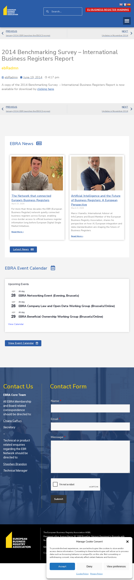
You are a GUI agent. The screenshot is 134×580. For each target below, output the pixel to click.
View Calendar (16, 324)
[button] (127, 541)
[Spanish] (129, 4)
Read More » (17, 232)
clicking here (45, 89)
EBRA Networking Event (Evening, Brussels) (49, 296)
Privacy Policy (96, 574)
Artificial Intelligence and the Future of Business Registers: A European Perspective (95, 200)
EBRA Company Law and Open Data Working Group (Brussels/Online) (67, 306)
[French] (125, 4)
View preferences (116, 566)
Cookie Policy (82, 574)
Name (56, 401)
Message (58, 437)
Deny (89, 566)
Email (56, 419)
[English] (121, 4)
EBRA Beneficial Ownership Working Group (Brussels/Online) (61, 317)
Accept (62, 566)
